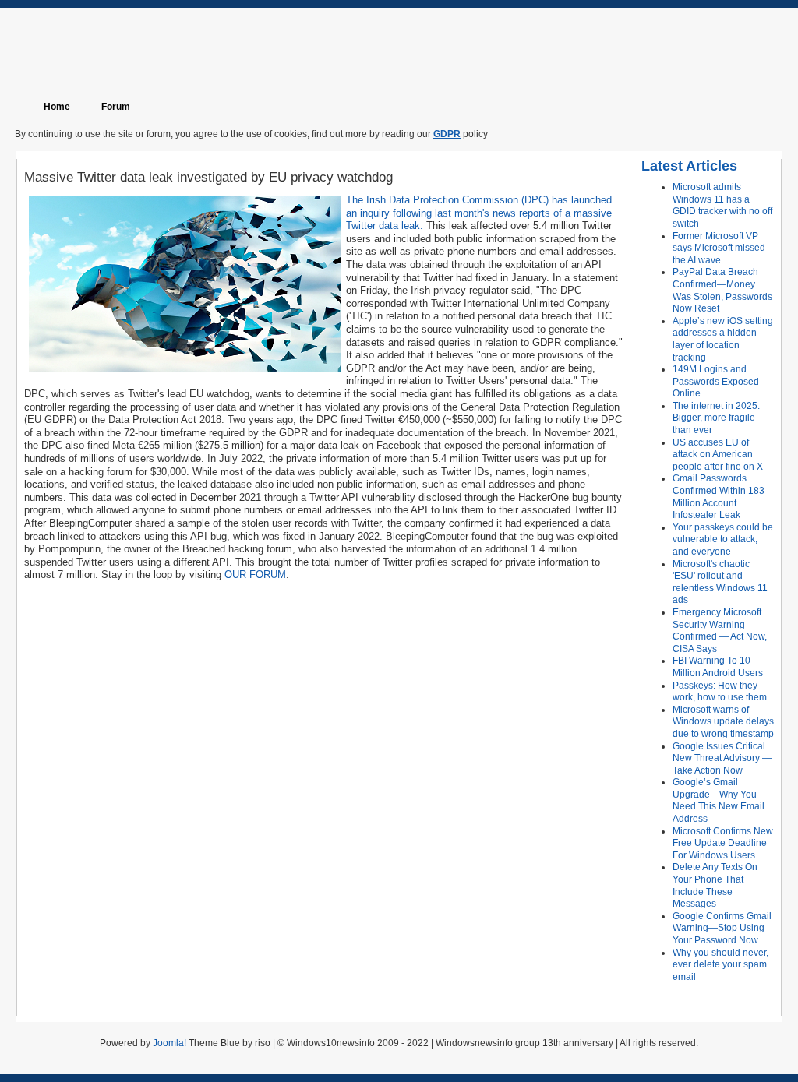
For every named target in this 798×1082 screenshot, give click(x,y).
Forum (115, 106)
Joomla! (169, 1043)
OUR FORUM (255, 574)
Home (57, 106)
